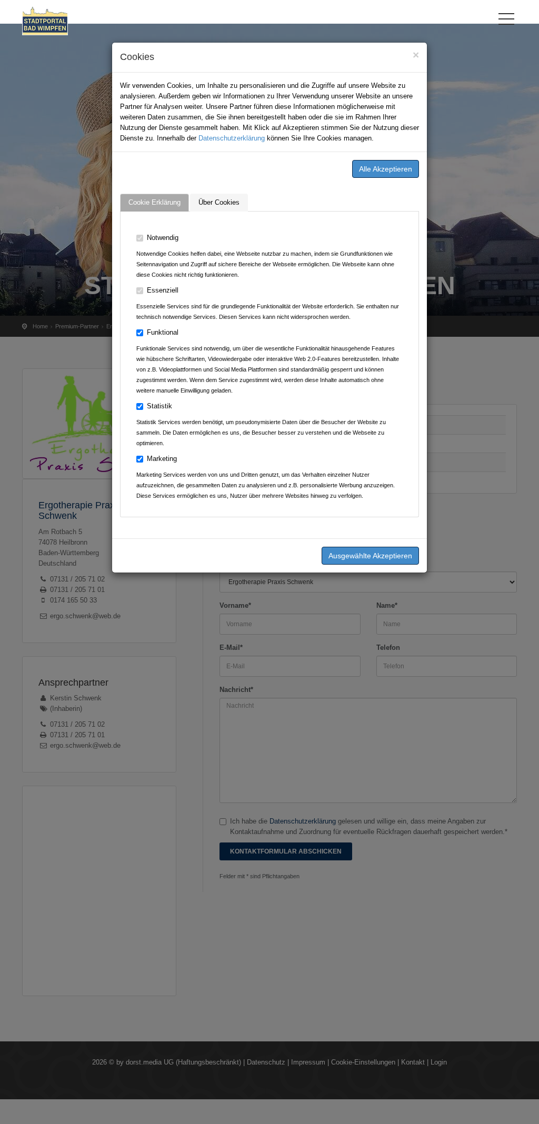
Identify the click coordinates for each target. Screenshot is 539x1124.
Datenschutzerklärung (231, 138)
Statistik (159, 406)
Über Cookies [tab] (218, 202)
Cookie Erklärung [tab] (154, 202)
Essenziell (162, 290)
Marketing (162, 459)
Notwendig (162, 238)
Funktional (162, 332)
